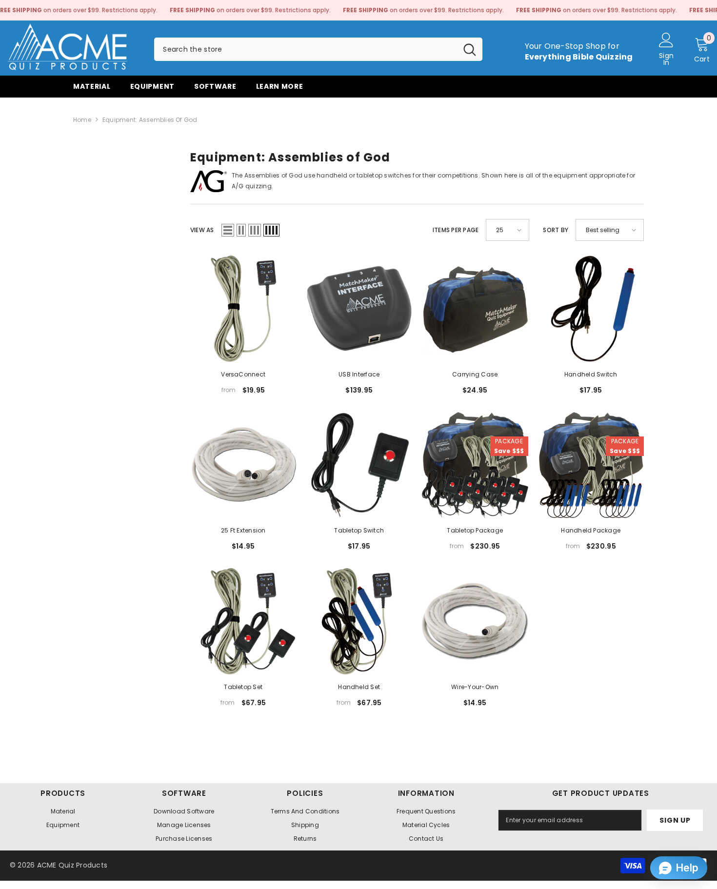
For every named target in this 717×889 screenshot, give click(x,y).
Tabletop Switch (359, 530)
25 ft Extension (243, 530)
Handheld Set (359, 687)
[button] (227, 230)
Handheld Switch (590, 374)
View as (202, 230)
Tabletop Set (243, 687)
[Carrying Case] (475, 309)
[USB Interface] (359, 309)
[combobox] (305, 49)
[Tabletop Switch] (359, 465)
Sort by (555, 230)
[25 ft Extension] (243, 465)
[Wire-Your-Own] (475, 621)
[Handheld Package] (591, 465)
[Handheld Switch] (591, 309)
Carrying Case (475, 374)
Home (82, 120)
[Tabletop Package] (475, 465)
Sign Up (674, 820)
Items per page (455, 230)
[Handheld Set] (359, 621)
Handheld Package (590, 530)
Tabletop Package (475, 530)
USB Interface (359, 374)
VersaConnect (243, 374)
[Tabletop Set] (243, 621)
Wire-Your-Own (474, 687)
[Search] (318, 49)
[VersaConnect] (243, 309)
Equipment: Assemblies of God (150, 120)
